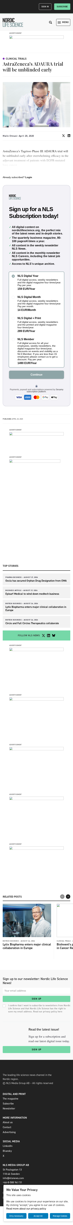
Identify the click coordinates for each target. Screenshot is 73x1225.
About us (8, 1122)
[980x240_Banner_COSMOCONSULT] (36, 38)
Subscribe (62, 6)
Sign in (45, 6)
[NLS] (13, 22)
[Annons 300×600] (34, 462)
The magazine (10, 1098)
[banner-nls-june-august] (36, 434)
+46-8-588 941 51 (12, 1182)
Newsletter (9, 1108)
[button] (68, 896)
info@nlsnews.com (13, 1178)
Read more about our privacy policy (26, 1208)
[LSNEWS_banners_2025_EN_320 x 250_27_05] (36, 749)
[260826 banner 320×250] (36, 650)
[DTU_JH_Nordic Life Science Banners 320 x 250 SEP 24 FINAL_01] (36, 849)
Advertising (9, 1132)
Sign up (36, 998)
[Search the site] (50, 22)
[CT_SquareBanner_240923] (36, 799)
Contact (7, 1127)
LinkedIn (7, 1146)
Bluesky (7, 1151)
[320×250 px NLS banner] (36, 699)
